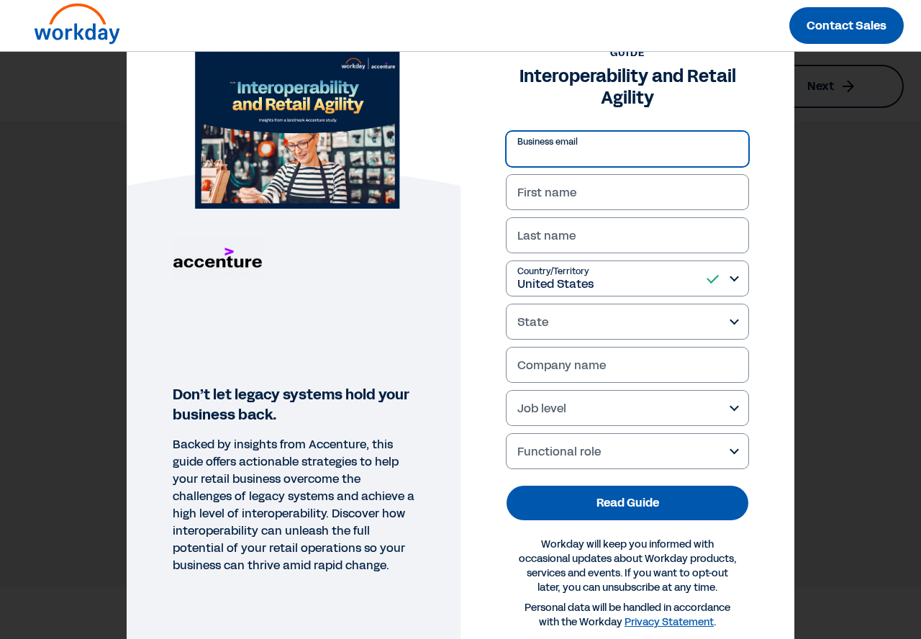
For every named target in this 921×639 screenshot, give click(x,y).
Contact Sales (846, 25)
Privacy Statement (669, 622)
